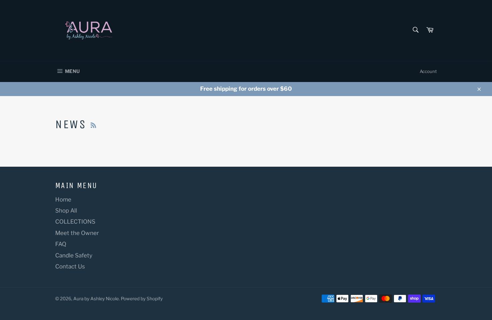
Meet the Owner (77, 233)
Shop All (66, 210)
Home (63, 199)
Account (428, 71)
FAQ (60, 244)
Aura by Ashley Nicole (96, 298)
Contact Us (70, 266)
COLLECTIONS (75, 221)
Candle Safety (73, 255)
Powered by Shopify (142, 298)
